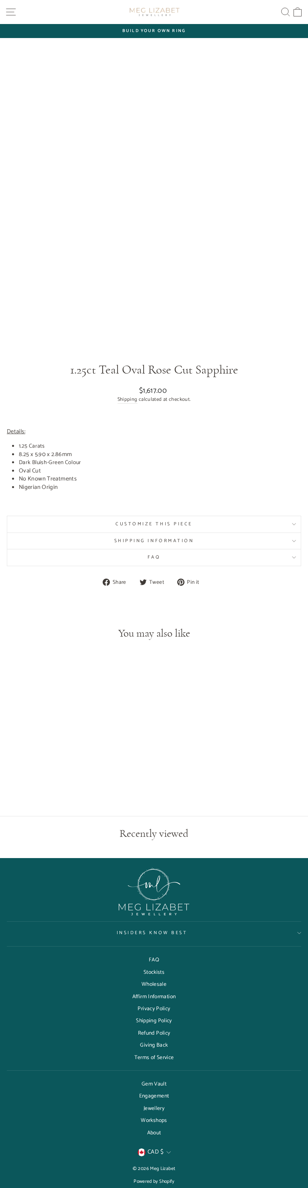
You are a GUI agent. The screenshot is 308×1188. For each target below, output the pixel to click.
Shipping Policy (154, 1020)
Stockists (154, 972)
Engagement (154, 1096)
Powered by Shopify (154, 1181)
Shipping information (154, 541)
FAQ (154, 557)
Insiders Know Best (152, 933)
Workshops (154, 1120)
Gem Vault (154, 1083)
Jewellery (154, 1108)
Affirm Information (154, 996)
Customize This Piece (154, 524)
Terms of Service (154, 1057)
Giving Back (154, 1045)
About (154, 1132)
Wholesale (154, 984)
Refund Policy (154, 1033)
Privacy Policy (154, 1008)
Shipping (128, 400)
